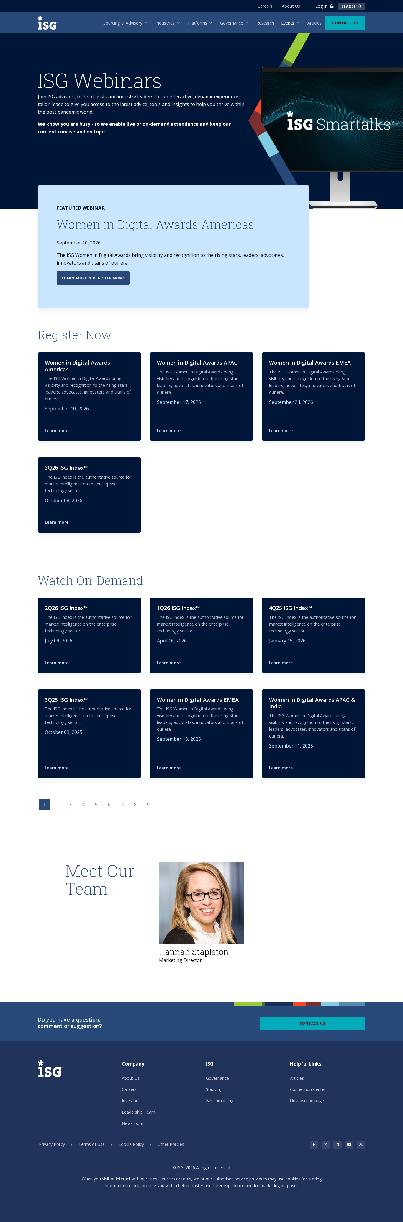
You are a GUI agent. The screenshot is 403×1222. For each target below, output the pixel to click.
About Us (291, 6)
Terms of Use (91, 1144)
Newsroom (132, 1123)
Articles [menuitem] (314, 23)
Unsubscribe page (307, 1100)
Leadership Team (138, 1112)
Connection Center (308, 1089)
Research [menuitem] (265, 23)
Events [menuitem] (287, 23)
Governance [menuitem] (231, 23)
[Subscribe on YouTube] (349, 1145)
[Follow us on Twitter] (326, 1145)
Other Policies (171, 1144)
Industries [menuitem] (165, 23)
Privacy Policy (52, 1144)
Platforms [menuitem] (197, 23)
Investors (131, 1100)
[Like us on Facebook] (314, 1145)
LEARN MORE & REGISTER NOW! (93, 277)
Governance (217, 1078)
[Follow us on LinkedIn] (337, 1145)
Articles (297, 1078)
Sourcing (214, 1089)
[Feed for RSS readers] (361, 1145)
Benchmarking (219, 1100)
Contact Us (345, 22)
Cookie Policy (131, 1144)
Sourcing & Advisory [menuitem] (122, 23)
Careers (265, 6)
